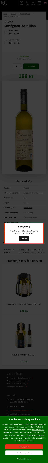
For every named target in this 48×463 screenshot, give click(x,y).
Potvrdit (24, 239)
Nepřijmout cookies (24, 453)
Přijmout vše (24, 447)
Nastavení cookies (24, 459)
